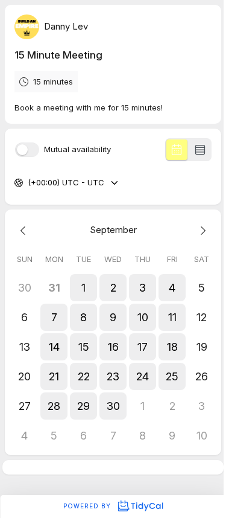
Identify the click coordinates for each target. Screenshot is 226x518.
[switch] (27, 149)
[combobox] (29, 183)
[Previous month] (24, 230)
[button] (83, 287)
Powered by (88, 506)
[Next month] (201, 230)
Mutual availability (77, 149)
